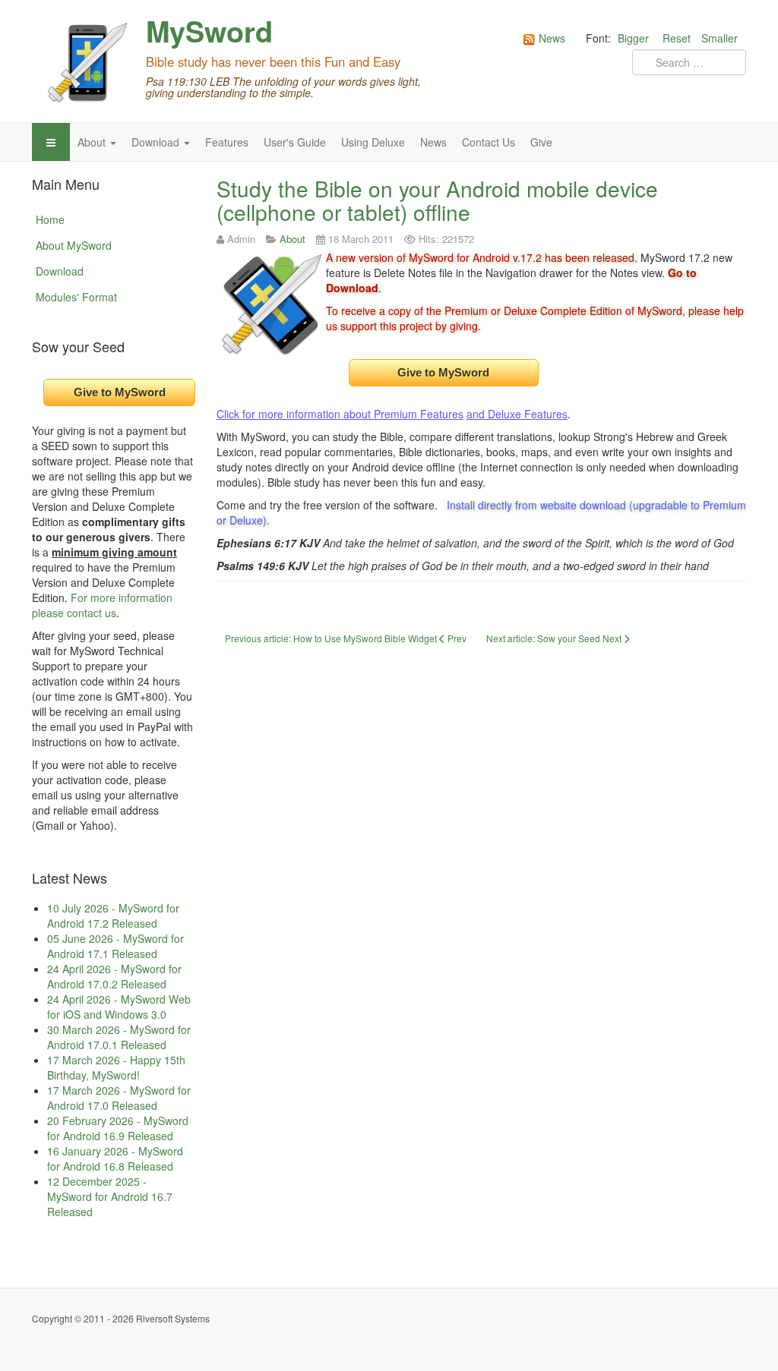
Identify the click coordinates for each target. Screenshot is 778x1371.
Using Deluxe (373, 142)
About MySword (74, 245)
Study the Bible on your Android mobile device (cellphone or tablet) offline (437, 200)
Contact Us (488, 142)
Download (156, 142)
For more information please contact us (102, 605)
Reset (677, 38)
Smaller (719, 38)
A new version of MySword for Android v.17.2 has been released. (481, 257)
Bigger (633, 38)
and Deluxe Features (517, 413)
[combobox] (689, 62)
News (433, 142)
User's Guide (295, 142)
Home (50, 219)
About (93, 142)
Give (541, 142)
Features (226, 142)
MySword (209, 31)
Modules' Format (76, 296)
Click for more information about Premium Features (340, 413)
